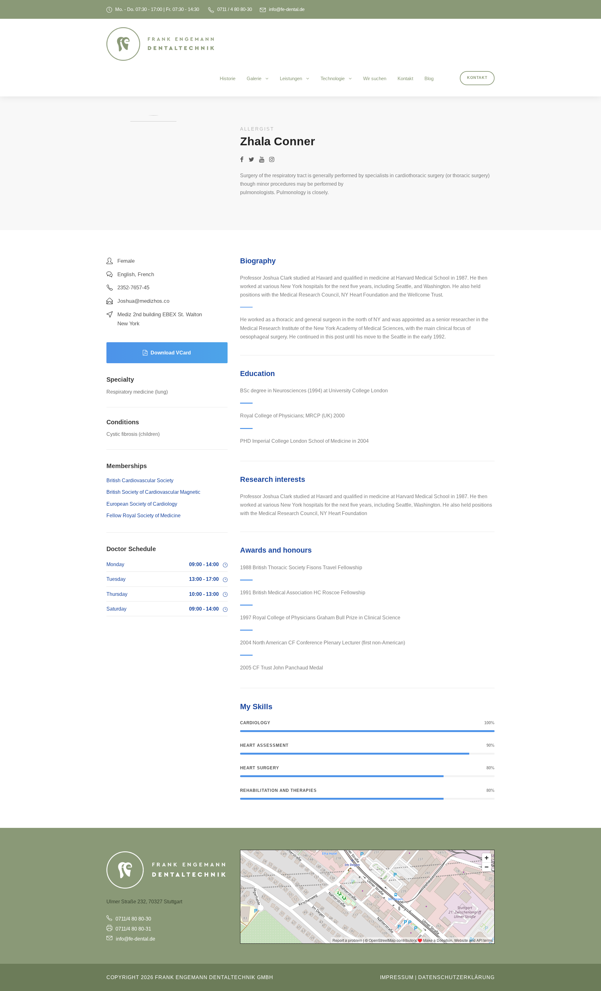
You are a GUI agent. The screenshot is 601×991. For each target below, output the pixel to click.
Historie (227, 78)
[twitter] (251, 159)
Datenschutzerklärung (456, 977)
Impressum (397, 977)
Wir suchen (374, 78)
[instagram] (271, 159)
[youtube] (261, 159)
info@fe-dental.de (287, 9)
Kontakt (405, 78)
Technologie (333, 78)
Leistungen (291, 78)
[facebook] (242, 159)
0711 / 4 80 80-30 (234, 9)
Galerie (254, 78)
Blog (429, 78)
